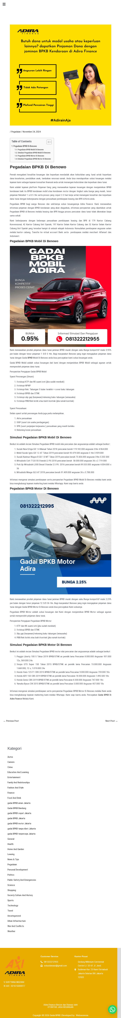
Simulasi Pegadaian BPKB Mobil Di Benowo (34, 153)
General (11, 839)
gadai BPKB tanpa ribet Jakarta (22, 828)
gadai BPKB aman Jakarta (19, 803)
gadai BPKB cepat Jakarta (19, 813)
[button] (3, 4)
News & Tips (13, 859)
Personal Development (18, 869)
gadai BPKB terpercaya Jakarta (21, 833)
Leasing (11, 854)
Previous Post (11, 721)
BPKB (30, 357)
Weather (11, 931)
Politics (11, 874)
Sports (11, 900)
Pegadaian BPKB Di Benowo (25, 146)
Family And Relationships (19, 782)
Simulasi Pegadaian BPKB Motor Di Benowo (34, 159)
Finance (11, 792)
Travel (10, 910)
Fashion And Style (16, 787)
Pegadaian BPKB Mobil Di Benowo (31, 149)
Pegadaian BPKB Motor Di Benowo (31, 156)
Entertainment (14, 777)
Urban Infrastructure (17, 921)
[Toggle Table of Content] (47, 142)
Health (10, 844)
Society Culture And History (20, 895)
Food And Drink (14, 798)
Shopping (12, 890)
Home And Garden (16, 849)
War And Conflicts (16, 926)
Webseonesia (82, 1015)
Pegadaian (16, 131)
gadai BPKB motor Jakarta (19, 823)
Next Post (112, 721)
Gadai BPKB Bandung (17, 808)
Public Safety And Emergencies (22, 880)
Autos (10, 757)
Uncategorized (14, 916)
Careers (11, 762)
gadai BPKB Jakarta (16, 818)
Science (11, 885)
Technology (13, 905)
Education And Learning (18, 772)
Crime (10, 767)
